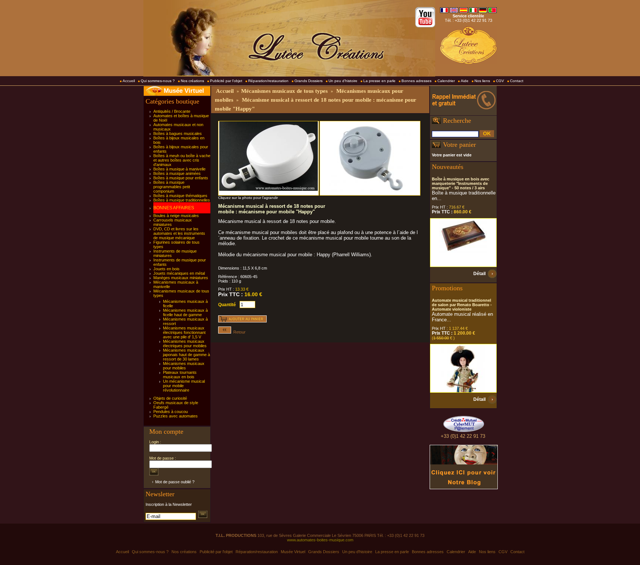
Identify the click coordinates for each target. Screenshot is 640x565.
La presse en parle (379, 81)
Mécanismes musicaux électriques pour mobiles (185, 343)
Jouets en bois (166, 269)
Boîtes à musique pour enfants (180, 178)
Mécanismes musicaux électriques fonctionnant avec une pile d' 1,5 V (184, 332)
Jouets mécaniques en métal (179, 273)
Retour (238, 332)
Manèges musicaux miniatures (180, 277)
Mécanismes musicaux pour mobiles (183, 365)
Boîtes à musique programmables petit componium (171, 186)
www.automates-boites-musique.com (320, 540)
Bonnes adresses (416, 81)
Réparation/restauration (268, 81)
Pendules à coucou (170, 411)
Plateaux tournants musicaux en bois (180, 374)
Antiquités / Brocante (171, 111)
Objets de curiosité (170, 398)
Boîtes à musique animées (177, 173)
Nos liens (482, 81)
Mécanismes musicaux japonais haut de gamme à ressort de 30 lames (186, 354)
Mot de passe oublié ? (174, 482)
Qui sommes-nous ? (158, 81)
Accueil (129, 81)
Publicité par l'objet (226, 81)
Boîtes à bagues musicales (177, 133)
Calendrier (446, 81)
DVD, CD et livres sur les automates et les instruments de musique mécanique (179, 233)
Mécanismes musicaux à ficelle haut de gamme (185, 312)
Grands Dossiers (308, 81)
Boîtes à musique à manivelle (179, 169)
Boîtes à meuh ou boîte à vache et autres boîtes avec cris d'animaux (181, 160)
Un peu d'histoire (343, 81)
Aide (465, 81)
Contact (516, 81)
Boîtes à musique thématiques (180, 195)
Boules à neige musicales (176, 215)
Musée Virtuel (184, 90)
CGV (500, 81)
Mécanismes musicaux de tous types (284, 91)
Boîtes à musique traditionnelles (181, 200)
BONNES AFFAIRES (173, 207)
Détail (479, 273)
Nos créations (192, 81)
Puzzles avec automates (175, 416)
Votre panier (459, 144)
